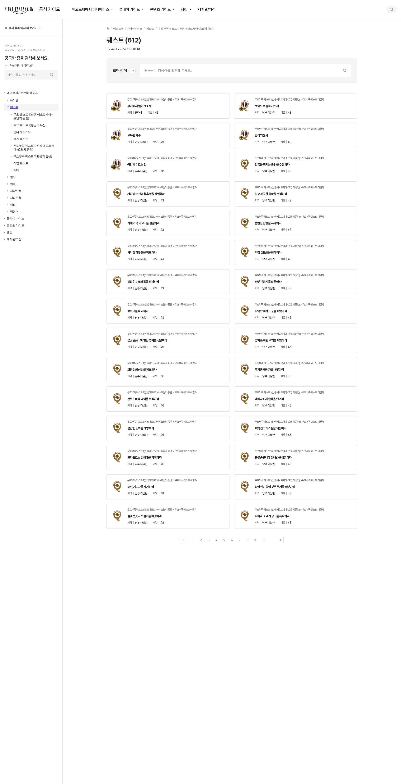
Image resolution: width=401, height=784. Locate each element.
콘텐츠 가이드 (160, 9)
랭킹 (184, 9)
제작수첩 (15, 190)
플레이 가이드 (129, 9)
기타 (16, 170)
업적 (13, 184)
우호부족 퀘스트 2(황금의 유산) (32, 156)
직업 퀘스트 (20, 163)
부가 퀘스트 (20, 139)
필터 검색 (120, 70)
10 (263, 540)
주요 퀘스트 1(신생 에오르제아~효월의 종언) (32, 116)
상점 (13, 204)
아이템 (14, 100)
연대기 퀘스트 (22, 132)
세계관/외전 (207, 9)
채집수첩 (15, 197)
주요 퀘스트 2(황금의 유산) (29, 125)
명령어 (14, 211)
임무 (13, 177)
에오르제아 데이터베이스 (90, 9)
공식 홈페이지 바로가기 (23, 28)
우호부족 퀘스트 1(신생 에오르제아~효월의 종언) (33, 147)
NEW (151, 70)
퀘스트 (14, 107)
